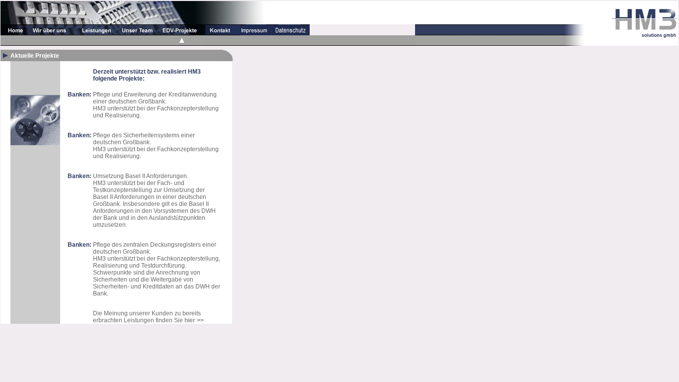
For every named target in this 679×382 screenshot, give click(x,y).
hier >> (194, 320)
